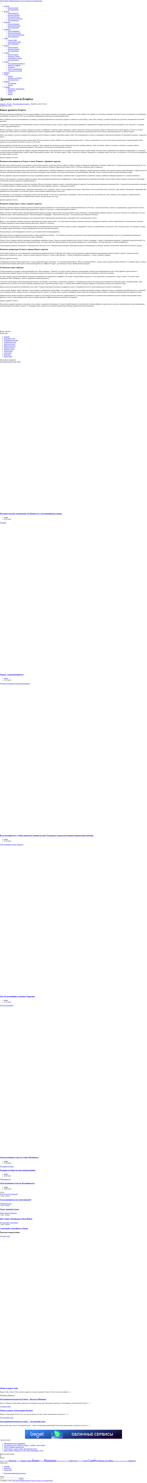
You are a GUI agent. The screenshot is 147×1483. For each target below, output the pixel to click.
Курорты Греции (13, 49)
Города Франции (14, 31)
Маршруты (12, 90)
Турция (6, 53)
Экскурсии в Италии (15, 18)
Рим (71, 1460)
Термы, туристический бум (12, 675)
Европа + (7, 72)
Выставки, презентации (16, 89)
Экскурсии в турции (15, 58)
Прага (67, 1461)
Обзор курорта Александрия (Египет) (16, 1410)
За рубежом (12, 83)
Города (10, 76)
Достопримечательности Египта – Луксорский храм (22, 1421)
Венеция (12, 1460)
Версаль (18, 1461)
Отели (10, 92)
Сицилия (80, 1461)
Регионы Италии (14, 17)
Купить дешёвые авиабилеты (14, 1447)
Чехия (6, 74)
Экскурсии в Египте (15, 71)
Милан (58, 1461)
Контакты (7, 355)
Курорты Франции (14, 33)
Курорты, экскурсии (15, 78)
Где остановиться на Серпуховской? (15, 1200)
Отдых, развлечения (15, 69)
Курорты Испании (14, 26)
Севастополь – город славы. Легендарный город (20, 1449)
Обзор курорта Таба (9, 1388)
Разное (10, 94)
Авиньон (2, 1461)
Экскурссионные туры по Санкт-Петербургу (19, 1157)
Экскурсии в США (14, 42)
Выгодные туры (9, 338)
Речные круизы (9, 347)
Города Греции (13, 47)
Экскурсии (8, 353)
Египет (6, 62)
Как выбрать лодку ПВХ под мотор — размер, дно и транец (24, 1445)
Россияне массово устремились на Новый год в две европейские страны (31, 514)
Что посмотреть (13, 9)
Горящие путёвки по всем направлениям (17, 1170)
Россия (10, 85)
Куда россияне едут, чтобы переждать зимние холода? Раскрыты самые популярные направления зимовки (46, 835)
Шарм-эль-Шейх (106, 1460)
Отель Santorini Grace (9, 1209)
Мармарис (50, 1460)
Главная (6, 337)
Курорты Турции (14, 56)
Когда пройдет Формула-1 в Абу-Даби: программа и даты (23, 1450)
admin (6, 517)
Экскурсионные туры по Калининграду (17, 1183)
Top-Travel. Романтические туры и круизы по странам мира (32, 1480)
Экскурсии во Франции (16, 35)
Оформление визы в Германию (14, 1443)
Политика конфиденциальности (15, 1473)
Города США (12, 40)
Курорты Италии (14, 15)
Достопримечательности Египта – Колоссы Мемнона (23, 1399)
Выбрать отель (9, 349)
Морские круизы (10, 346)
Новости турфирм (14, 65)
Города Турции (13, 54)
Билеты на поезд (9, 344)
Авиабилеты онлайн (11, 340)
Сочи (85, 1460)
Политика (11, 67)
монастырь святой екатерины (121, 1461)
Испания (7, 22)
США (6, 38)
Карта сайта (8, 356)
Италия (6, 11)
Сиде (75, 1460)
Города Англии (13, 8)
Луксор (42, 1461)
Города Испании (13, 24)
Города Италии (13, 13)
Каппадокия (26, 1460)
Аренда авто (8, 351)
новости (132, 1460)
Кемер (36, 1460)
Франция (7, 29)
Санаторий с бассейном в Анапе (14, 1228)
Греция (6, 45)
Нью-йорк (63, 1461)
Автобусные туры (10, 342)
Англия (6, 6)
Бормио (6, 1461)
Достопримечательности (16, 63)
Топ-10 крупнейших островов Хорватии (17, 996)
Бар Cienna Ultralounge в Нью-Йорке (16, 1219)
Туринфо (7, 87)
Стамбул (93, 1460)
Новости (7, 81)
